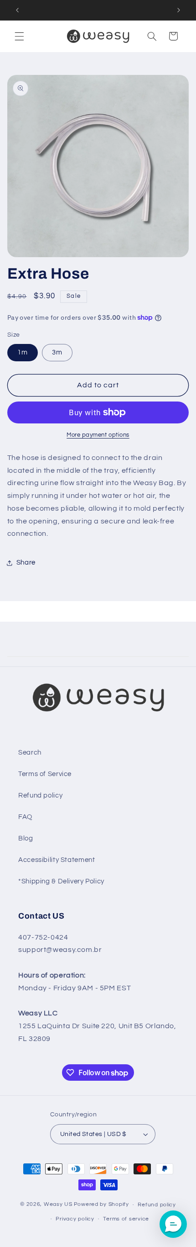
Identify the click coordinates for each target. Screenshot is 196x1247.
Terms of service (126, 1218)
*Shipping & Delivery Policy (61, 881)
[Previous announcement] (17, 10)
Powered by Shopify (101, 1204)
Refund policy (40, 795)
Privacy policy (75, 1218)
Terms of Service (45, 774)
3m (57, 352)
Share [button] (26, 562)
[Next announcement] (179, 10)
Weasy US (58, 1204)
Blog (25, 838)
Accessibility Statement (56, 859)
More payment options (98, 435)
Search (29, 752)
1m (22, 352)
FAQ (25, 817)
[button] (19, 36)
